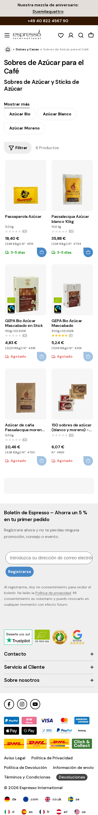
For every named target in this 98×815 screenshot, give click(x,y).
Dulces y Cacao (27, 49)
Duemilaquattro (48, 11)
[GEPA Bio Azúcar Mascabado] (72, 289)
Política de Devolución (25, 767)
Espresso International (41, 787)
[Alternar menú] (7, 35)
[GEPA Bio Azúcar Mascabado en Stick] (25, 289)
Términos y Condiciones (27, 777)
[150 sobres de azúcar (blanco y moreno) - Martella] (72, 394)
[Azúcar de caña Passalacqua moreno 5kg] (25, 394)
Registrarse (19, 571)
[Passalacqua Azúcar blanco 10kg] (72, 185)
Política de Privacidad (52, 758)
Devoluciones (72, 777)
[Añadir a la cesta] (41, 252)
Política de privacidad (53, 593)
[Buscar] (81, 35)
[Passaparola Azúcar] (25, 185)
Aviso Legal (14, 758)
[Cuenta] (71, 35)
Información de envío (73, 767)
